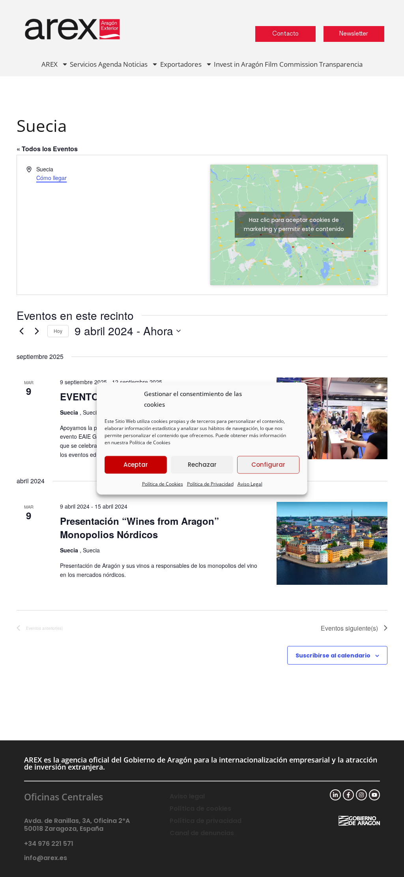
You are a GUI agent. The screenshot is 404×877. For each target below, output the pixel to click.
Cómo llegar (51, 178)
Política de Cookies (149, 442)
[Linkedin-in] (335, 794)
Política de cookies (200, 808)
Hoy (58, 330)
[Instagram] (361, 794)
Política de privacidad (205, 820)
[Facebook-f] (348, 794)
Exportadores (181, 64)
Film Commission (291, 64)
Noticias (135, 64)
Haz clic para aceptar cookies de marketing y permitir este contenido (294, 224)
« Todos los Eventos (47, 148)
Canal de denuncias (202, 833)
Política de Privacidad (210, 483)
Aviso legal (187, 796)
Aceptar (135, 464)
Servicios (83, 64)
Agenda (110, 64)
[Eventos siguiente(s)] (36, 331)
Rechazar (202, 464)
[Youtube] (374, 794)
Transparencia (341, 64)
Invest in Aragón (238, 64)
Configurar (268, 464)
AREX (49, 64)
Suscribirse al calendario (333, 655)
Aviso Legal (250, 483)
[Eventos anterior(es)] (21, 331)
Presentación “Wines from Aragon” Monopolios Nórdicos (139, 527)
